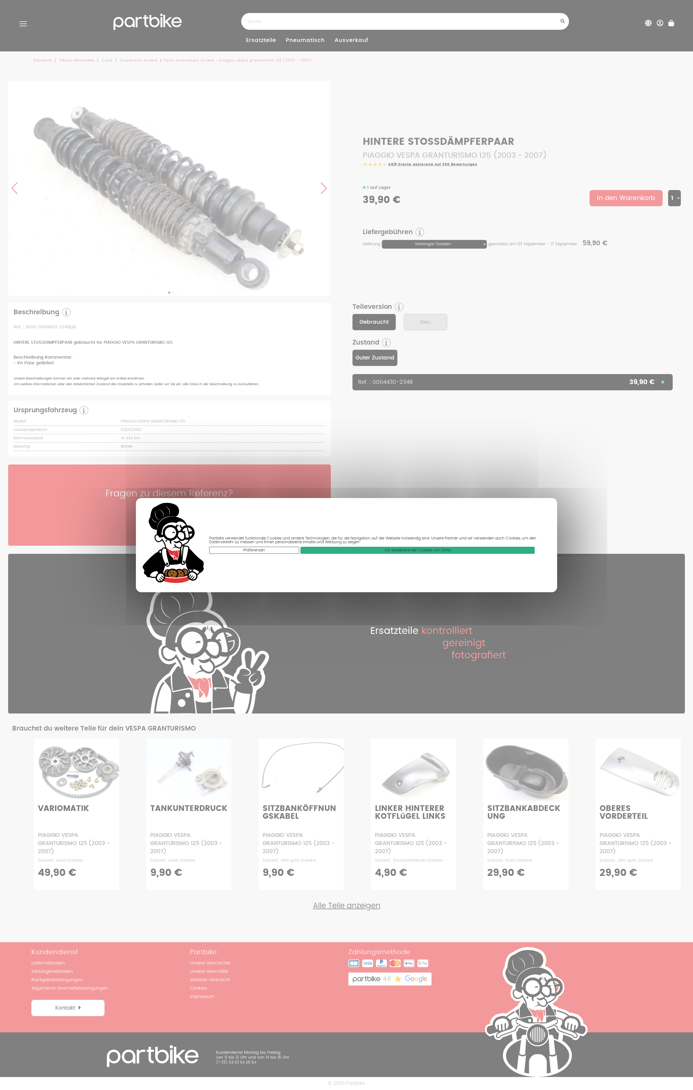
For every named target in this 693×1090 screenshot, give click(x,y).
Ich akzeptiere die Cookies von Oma (417, 550)
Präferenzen (254, 550)
